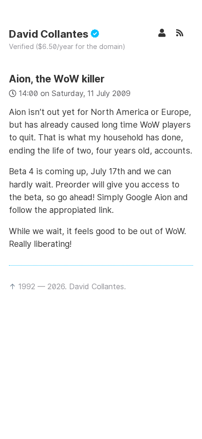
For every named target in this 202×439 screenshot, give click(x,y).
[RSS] (184, 32)
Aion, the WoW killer (57, 79)
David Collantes (50, 34)
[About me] (166, 32)
